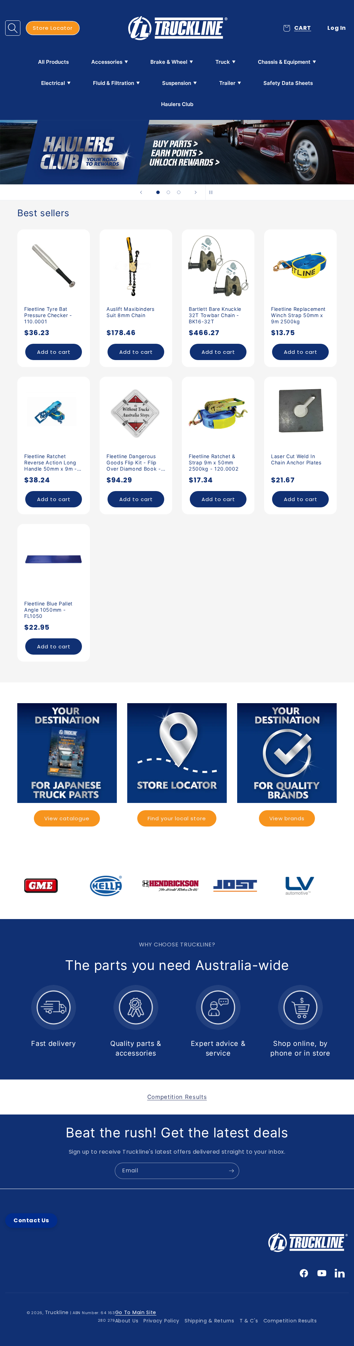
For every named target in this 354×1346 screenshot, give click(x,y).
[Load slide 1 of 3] (158, 192)
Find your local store (177, 818)
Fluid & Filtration (113, 83)
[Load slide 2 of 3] (168, 192)
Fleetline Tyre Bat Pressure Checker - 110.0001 (48, 315)
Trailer (227, 83)
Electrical (53, 83)
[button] (12, 28)
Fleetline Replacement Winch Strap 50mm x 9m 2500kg (298, 315)
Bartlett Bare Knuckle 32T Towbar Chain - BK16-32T (215, 315)
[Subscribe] (231, 1171)
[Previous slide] (141, 192)
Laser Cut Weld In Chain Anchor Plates (296, 459)
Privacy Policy (161, 1320)
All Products (53, 62)
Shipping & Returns (209, 1320)
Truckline (57, 1312)
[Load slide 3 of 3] (179, 192)
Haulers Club (177, 104)
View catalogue (67, 818)
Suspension (176, 83)
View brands (287, 818)
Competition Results (290, 1320)
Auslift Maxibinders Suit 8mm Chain (130, 312)
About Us (127, 1320)
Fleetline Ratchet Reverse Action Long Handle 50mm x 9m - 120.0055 (50, 462)
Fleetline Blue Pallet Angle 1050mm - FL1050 (48, 610)
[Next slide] (195, 192)
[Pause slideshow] (213, 192)
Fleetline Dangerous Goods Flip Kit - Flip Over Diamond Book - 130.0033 (133, 462)
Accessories (106, 62)
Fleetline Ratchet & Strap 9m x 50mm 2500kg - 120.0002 (214, 462)
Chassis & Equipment (284, 62)
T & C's (249, 1320)
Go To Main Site (136, 1312)
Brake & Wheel (168, 62)
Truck (222, 62)
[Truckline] (177, 28)
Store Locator (53, 28)
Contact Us (31, 1220)
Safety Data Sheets (288, 83)
